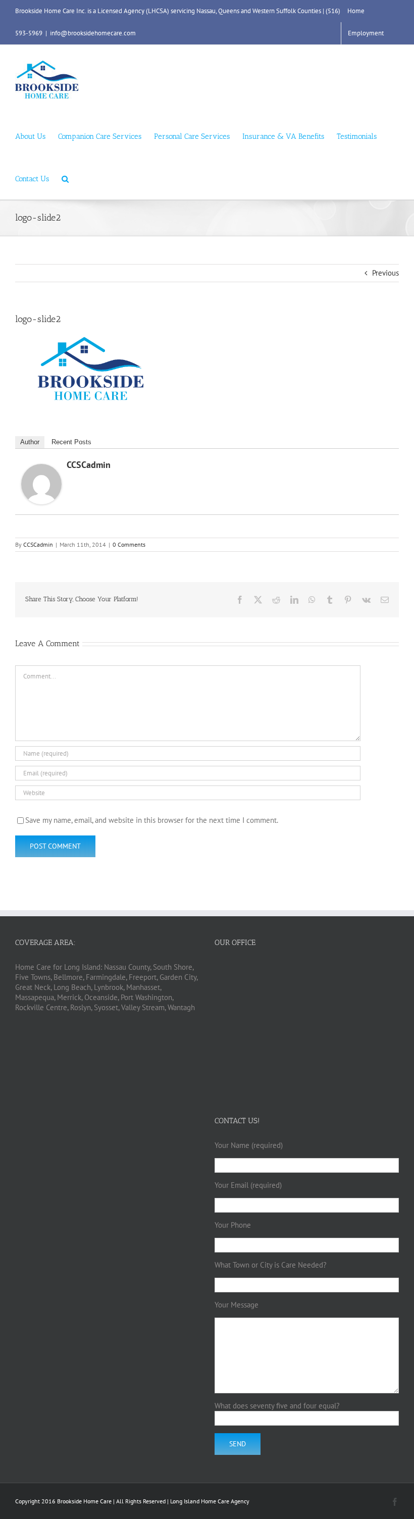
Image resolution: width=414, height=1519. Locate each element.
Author (29, 442)
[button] (65, 178)
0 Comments (129, 544)
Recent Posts (71, 442)
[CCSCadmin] (41, 469)
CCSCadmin (89, 464)
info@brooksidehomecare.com (93, 33)
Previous (385, 273)
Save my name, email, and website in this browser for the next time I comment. (151, 820)
